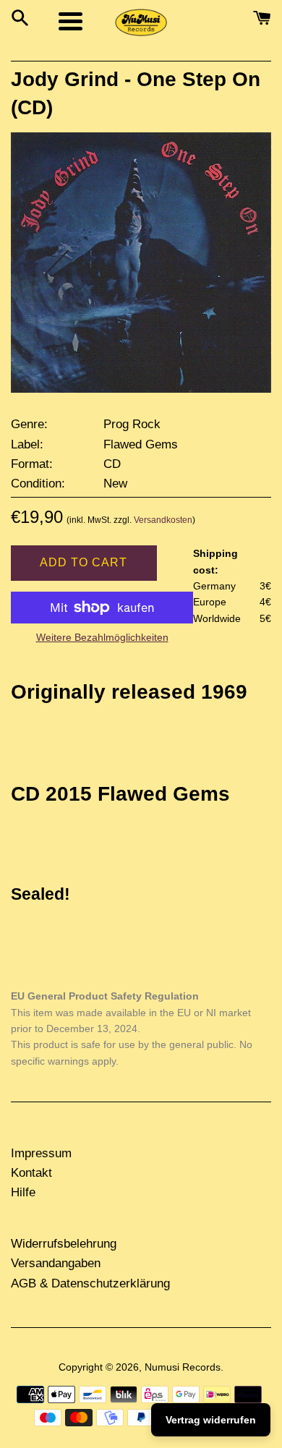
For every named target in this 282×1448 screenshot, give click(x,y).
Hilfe (23, 1192)
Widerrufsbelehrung (63, 1244)
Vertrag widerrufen (211, 1420)
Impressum (41, 1153)
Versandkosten (163, 520)
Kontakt (31, 1173)
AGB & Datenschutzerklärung (90, 1283)
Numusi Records (183, 1367)
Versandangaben (56, 1263)
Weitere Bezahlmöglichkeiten (102, 637)
